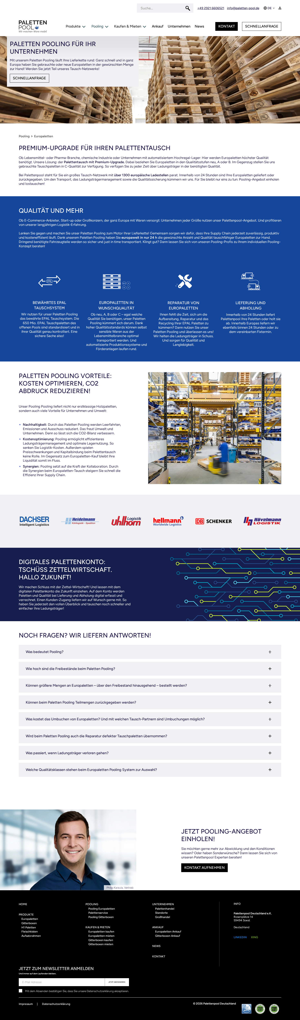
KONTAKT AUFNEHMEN (204, 867)
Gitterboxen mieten (100, 944)
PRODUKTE (26, 914)
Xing (254, 937)
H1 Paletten (28, 927)
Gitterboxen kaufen (100, 940)
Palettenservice (98, 912)
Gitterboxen (29, 923)
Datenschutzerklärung (56, 1004)
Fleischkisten (29, 931)
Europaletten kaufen (101, 931)
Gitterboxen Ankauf (167, 935)
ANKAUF (158, 927)
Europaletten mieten (101, 935)
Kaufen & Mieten (98, 927)
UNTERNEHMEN (163, 904)
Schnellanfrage (261, 26)
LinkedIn (240, 937)
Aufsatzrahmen (31, 935)
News (156, 946)
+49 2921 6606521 (210, 8)
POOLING (92, 904)
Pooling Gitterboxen (101, 917)
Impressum (26, 1004)
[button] (269, 8)
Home (23, 904)
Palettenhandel (164, 908)
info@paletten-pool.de (243, 8)
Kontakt (226, 26)
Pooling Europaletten (101, 908)
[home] (33, 26)
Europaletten (43, 136)
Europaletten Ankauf (168, 931)
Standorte (161, 912)
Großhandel (162, 917)
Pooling (24, 136)
